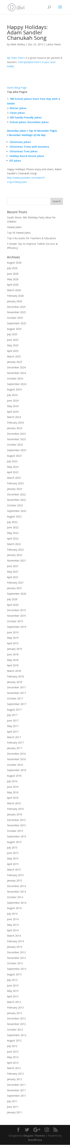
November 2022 (16, 499)
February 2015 (15, 875)
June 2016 (12, 786)
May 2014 (12, 924)
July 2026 (12, 268)
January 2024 (14, 428)
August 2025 (14, 329)
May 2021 (12, 571)
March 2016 (14, 803)
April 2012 (12, 1062)
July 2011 (12, 1101)
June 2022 (12, 527)
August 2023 (14, 455)
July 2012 (12, 1046)
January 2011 (14, 1112)
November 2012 (16, 1024)
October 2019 (15, 621)
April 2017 (12, 731)
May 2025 (12, 345)
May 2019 (12, 637)
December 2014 (16, 886)
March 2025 (14, 356)
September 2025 (16, 323)
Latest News (53, 44)
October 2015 (15, 831)
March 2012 (14, 1068)
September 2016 (16, 770)
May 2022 (12, 533)
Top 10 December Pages (43, 130)
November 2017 (16, 693)
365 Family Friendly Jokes (26, 117)
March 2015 (14, 869)
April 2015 (12, 864)
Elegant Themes (34, 1135)
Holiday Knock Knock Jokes (27, 156)
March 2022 (14, 544)
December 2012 (16, 1018)
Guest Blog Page (17, 87)
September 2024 (16, 384)
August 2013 (14, 974)
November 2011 (16, 1090)
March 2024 (14, 417)
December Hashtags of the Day (27, 135)
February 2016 (15, 809)
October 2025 (15, 317)
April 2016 (12, 797)
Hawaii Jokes (14, 227)
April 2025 (12, 351)
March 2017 (14, 737)
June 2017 (12, 720)
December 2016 (16, 753)
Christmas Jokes (20, 142)
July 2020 (12, 599)
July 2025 (12, 334)
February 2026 (15, 295)
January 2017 (14, 748)
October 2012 (15, 1029)
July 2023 (12, 461)
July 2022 (12, 522)
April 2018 (12, 665)
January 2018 (14, 682)
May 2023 (12, 466)
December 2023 (16, 433)
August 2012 (14, 1040)
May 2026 (12, 279)
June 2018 (12, 654)
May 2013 (12, 991)
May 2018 (12, 660)
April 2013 (12, 996)
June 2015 (12, 853)
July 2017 (12, 715)
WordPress (35, 1140)
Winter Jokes (18, 108)
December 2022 (16, 494)
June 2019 (12, 632)
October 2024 (15, 378)
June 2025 (12, 339)
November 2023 (16, 439)
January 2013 (14, 1013)
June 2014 (12, 919)
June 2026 (12, 273)
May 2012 (12, 1057)
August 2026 (14, 262)
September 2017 (16, 704)
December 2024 (16, 367)
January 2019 (14, 649)
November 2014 (16, 891)
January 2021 (14, 588)
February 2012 (15, 1073)
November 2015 (16, 825)
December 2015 (16, 820)
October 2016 (15, 764)
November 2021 (16, 560)
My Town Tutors (16, 57)
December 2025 (16, 307)
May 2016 (12, 792)
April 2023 (12, 472)
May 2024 (12, 406)
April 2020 (12, 604)
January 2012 (14, 1079)
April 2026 (12, 284)
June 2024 (12, 400)
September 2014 (16, 902)
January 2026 (14, 301)
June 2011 (12, 1106)
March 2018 (14, 671)
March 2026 (14, 290)
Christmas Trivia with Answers (29, 146)
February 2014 (15, 941)
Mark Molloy (17, 44)
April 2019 (12, 643)
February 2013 (15, 1007)
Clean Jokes (17, 112)
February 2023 (15, 483)
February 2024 (15, 422)
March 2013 (14, 1002)
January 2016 (14, 814)
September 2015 (16, 836)
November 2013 (16, 958)
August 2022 (14, 516)
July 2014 (12, 913)
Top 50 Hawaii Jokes (19, 232)
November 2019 (16, 615)
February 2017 (15, 742)
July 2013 (12, 980)
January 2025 (14, 362)
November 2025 (16, 312)
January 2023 (14, 489)
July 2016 (12, 781)
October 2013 (15, 963)
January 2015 (14, 880)
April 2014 (12, 930)
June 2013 (12, 985)
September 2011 (16, 1095)
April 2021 (12, 577)
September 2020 (16, 593)
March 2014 (14, 935)
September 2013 (16, 968)
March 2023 (14, 477)
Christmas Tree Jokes (24, 151)
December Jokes (16, 130)
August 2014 (14, 908)
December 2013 (16, 952)
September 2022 (16, 511)
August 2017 (14, 709)
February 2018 (15, 676)
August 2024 (14, 389)
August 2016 (14, 775)
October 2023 (15, 444)
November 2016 (16, 759)
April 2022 (12, 538)
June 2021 (12, 566)
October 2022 (15, 505)
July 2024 (12, 395)
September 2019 (16, 626)
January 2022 (14, 555)
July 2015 (12, 847)
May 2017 (12, 726)
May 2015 (12, 858)
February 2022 (15, 549)
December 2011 (16, 1084)
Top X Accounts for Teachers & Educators (31, 238)
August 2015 (14, 842)
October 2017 (15, 698)
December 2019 (16, 610)
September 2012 (16, 1035)
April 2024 (12, 411)
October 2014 (15, 897)
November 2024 (16, 373)
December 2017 (16, 687)
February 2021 (15, 582)
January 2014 (14, 946)
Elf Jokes (15, 160)
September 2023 (16, 450)
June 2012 (12, 1051)
